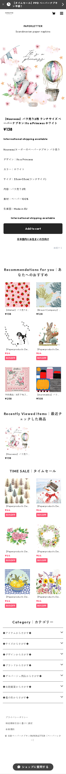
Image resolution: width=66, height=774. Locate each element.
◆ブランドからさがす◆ (17, 665)
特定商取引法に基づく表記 (19, 723)
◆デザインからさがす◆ (17, 654)
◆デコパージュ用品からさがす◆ (22, 676)
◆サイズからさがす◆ (16, 643)
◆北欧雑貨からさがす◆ (17, 686)
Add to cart (33, 228)
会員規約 (10, 729)
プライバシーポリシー (17, 717)
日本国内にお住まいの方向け (33, 239)
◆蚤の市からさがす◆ (16, 697)
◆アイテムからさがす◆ (17, 633)
